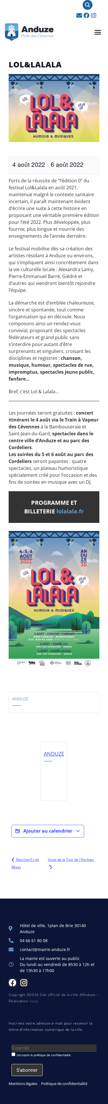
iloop (33, 1001)
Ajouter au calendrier (47, 831)
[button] (97, 32)
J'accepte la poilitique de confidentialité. (43, 1054)
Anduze (20, 699)
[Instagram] (93, 15)
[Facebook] (86, 15)
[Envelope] (79, 15)
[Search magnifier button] (87, 5)
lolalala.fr (70, 511)
